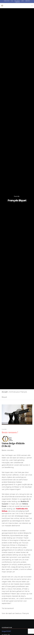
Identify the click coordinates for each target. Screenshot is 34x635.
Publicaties (6, 1)
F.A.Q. (12, 1)
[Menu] (31, 5)
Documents (17, 1)
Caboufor (27, 1)
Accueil (4, 392)
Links (22, 1)
